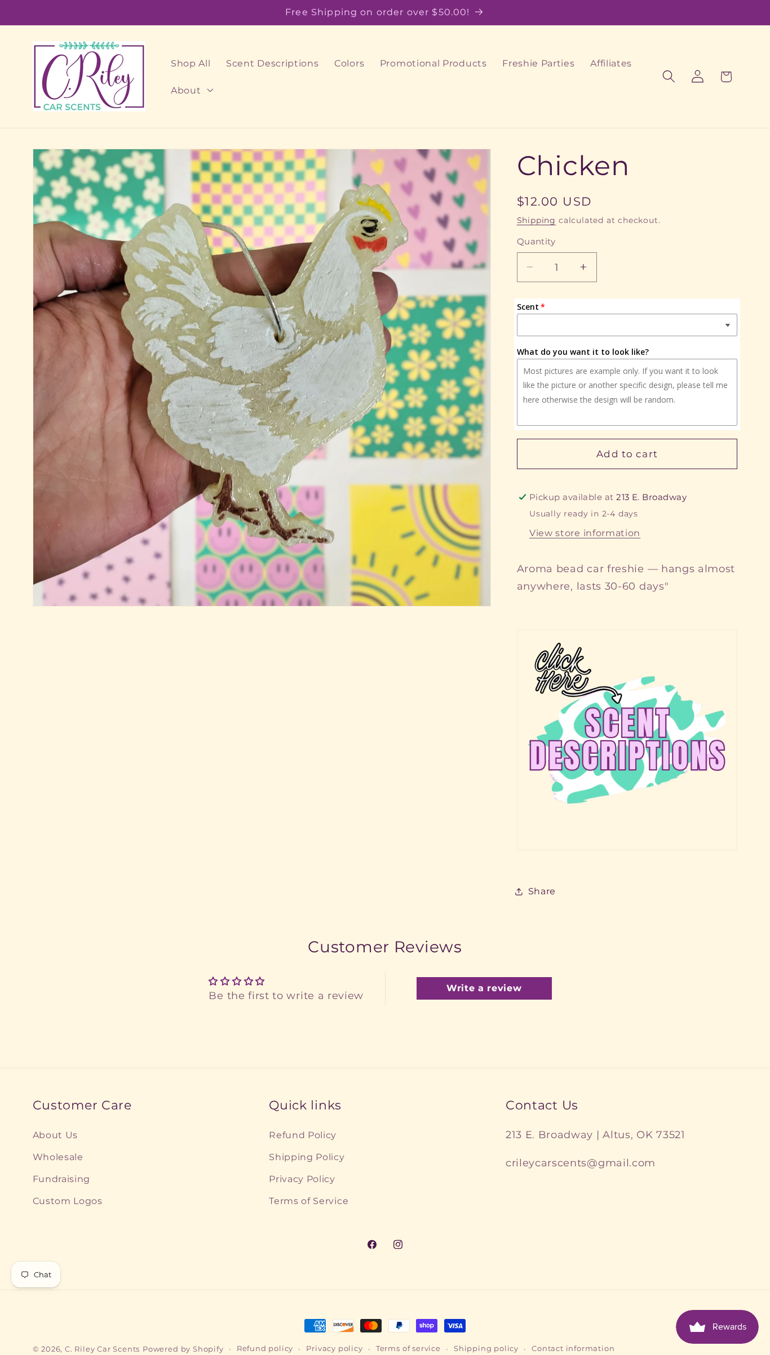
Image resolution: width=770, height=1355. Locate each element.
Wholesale (58, 1157)
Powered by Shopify (183, 1349)
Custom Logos (68, 1200)
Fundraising (62, 1179)
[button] (190, 90)
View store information (584, 532)
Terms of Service (308, 1200)
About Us (55, 1135)
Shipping (536, 220)
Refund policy (265, 1348)
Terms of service (408, 1348)
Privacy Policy (302, 1179)
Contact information (573, 1348)
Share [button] (542, 891)
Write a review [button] (484, 987)
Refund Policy (303, 1135)
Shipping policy (486, 1348)
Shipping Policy (306, 1157)
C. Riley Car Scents (102, 1349)
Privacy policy (334, 1348)
